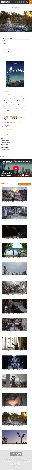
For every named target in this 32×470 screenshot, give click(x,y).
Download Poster (7, 49)
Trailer (4, 41)
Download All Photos (24, 184)
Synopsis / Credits (7, 38)
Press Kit (4, 46)
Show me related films (7, 129)
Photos (4, 43)
